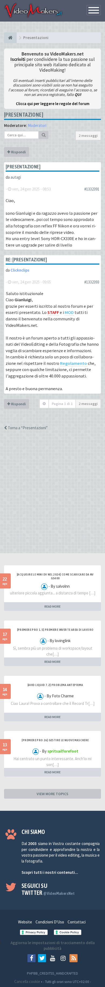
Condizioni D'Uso (50, 921)
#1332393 (91, 282)
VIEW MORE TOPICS (52, 793)
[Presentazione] (23, 115)
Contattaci (77, 921)
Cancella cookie (27, 981)
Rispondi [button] (18, 152)
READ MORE (52, 606)
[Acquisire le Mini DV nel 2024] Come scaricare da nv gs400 (55, 576)
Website (25, 921)
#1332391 (91, 189)
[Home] (10, 37)
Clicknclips (19, 270)
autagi (15, 177)
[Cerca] (43, 135)
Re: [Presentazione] (26, 259)
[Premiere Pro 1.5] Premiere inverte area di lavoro (55, 630)
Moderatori (37, 125)
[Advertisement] (52, 496)
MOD (69, 312)
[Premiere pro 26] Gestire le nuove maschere (55, 740)
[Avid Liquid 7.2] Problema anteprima (55, 685)
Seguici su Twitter (48, 889)
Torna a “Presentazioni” (27, 427)
